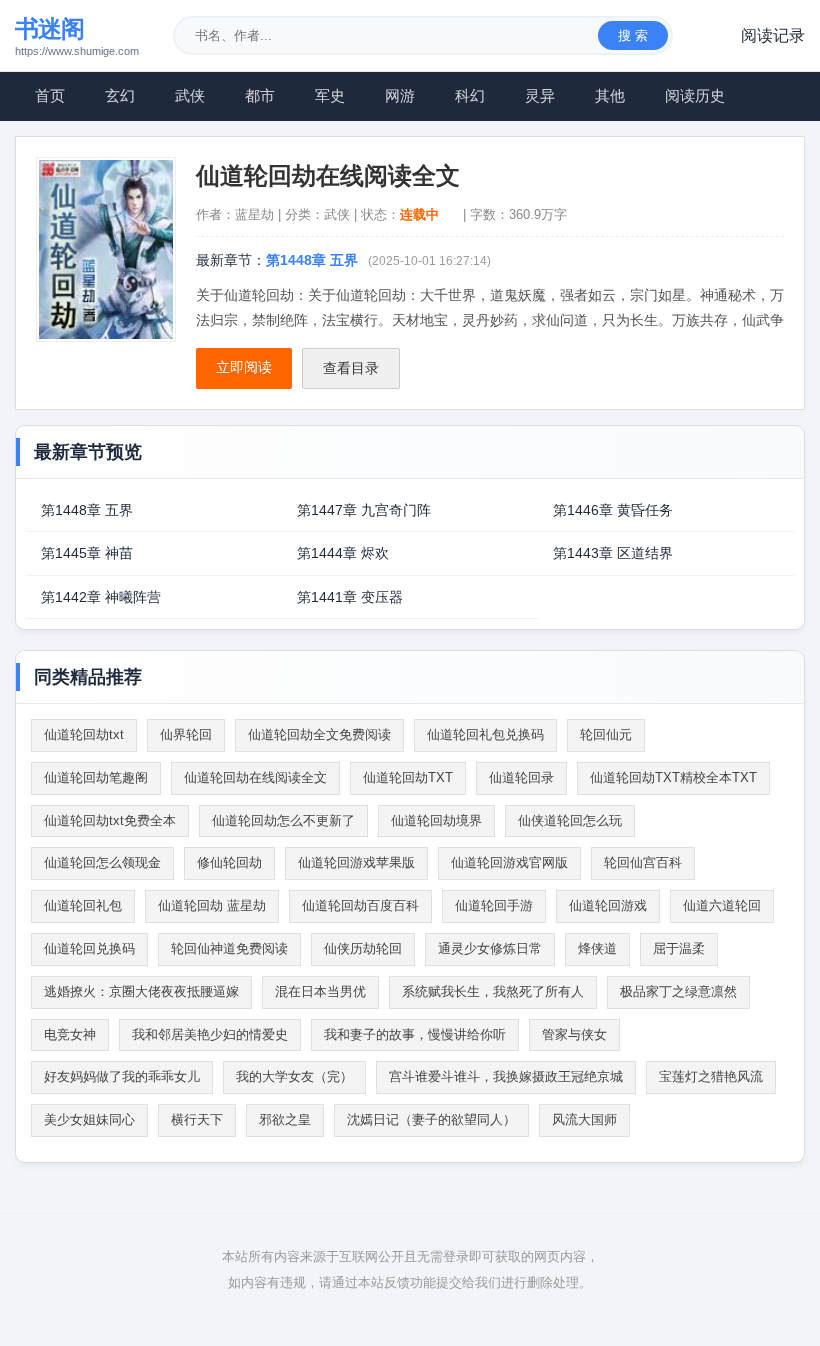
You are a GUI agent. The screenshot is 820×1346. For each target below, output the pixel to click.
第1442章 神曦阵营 (101, 597)
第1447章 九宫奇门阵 (364, 510)
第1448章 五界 (312, 260)
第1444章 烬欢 (343, 553)
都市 (260, 95)
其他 (610, 95)
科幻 (470, 95)
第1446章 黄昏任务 (613, 510)
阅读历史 (695, 95)
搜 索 (633, 35)
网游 (400, 95)
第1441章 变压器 (350, 597)
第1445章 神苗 (87, 553)
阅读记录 (773, 35)
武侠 (190, 95)
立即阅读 (244, 367)
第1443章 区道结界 (613, 553)
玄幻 (120, 95)
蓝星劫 (254, 214)
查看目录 (351, 368)
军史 (330, 95)
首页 (50, 95)
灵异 (540, 95)
